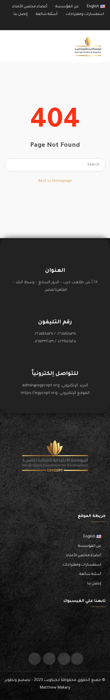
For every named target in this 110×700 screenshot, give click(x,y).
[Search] (10, 164)
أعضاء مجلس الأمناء (29, 7)
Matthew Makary (55, 688)
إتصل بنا (20, 14)
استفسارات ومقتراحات (85, 14)
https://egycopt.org (39, 393)
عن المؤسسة (67, 7)
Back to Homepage (55, 181)
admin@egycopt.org (41, 385)
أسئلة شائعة (46, 14)
